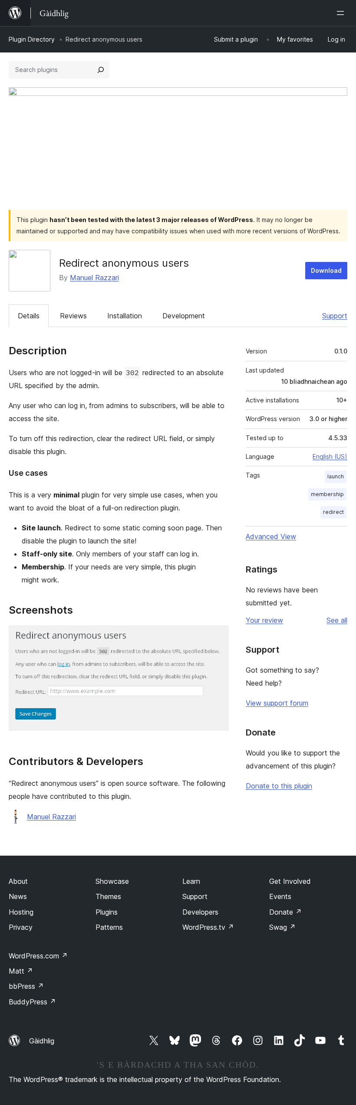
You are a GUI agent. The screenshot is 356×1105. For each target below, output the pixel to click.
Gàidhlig (41, 1040)
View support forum (277, 703)
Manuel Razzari (94, 277)
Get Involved (290, 881)
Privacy (21, 927)
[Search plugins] (100, 69)
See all (336, 620)
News (18, 896)
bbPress (26, 986)
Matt (21, 971)
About (18, 881)
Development (183, 315)
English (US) (330, 456)
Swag (282, 927)
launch (335, 476)
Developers (200, 912)
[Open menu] (342, 13)
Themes (108, 896)
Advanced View (271, 536)
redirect (333, 512)
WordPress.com (38, 955)
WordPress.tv (208, 927)
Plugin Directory (32, 39)
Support (334, 315)
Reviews (73, 315)
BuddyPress (32, 1001)
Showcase (112, 881)
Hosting (21, 912)
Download (326, 270)
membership (327, 494)
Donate (285, 912)
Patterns (109, 927)
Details (29, 315)
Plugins (107, 912)
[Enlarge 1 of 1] (217, 637)
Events (280, 896)
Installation (124, 315)
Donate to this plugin (279, 785)
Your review (264, 620)
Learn (191, 881)
